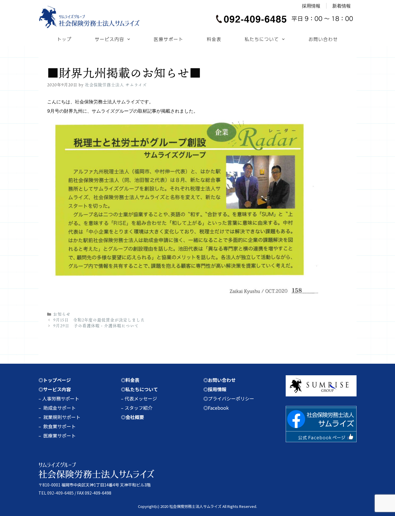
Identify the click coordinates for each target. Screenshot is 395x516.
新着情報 (341, 6)
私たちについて (262, 39)
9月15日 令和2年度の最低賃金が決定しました (99, 320)
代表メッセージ (141, 398)
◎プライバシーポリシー (228, 398)
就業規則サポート (61, 416)
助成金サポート (59, 407)
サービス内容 (109, 39)
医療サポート (168, 39)
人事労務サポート (60, 398)
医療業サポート (59, 435)
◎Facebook (216, 407)
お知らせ (62, 314)
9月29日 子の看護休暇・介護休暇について (96, 326)
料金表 (214, 39)
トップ (64, 39)
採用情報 (311, 6)
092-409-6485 (60, 493)
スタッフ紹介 (138, 407)
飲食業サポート (59, 426)
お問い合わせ (323, 39)
